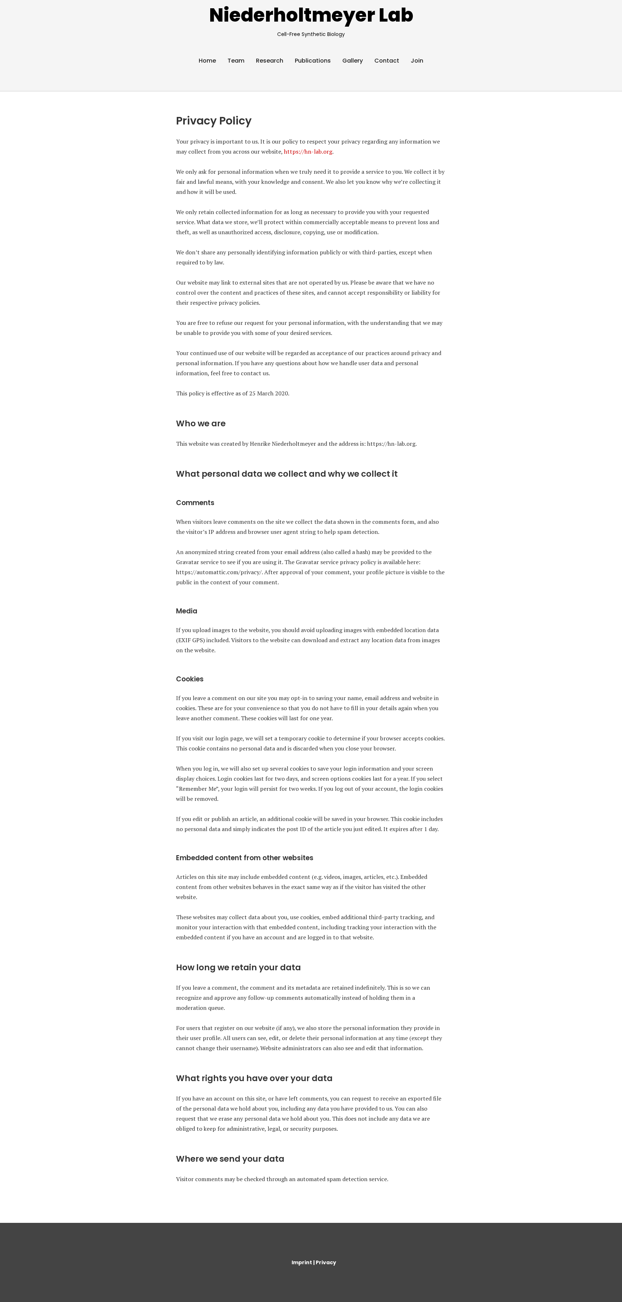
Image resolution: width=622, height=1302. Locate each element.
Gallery (352, 60)
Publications (313, 60)
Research (269, 60)
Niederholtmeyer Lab (311, 15)
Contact (386, 60)
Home (207, 60)
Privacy (326, 1262)
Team (235, 60)
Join (417, 60)
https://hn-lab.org (308, 151)
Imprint (302, 1262)
